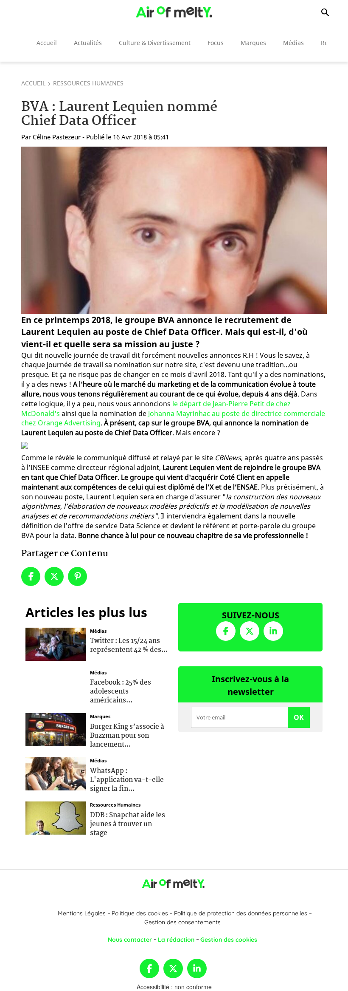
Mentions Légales (82, 913)
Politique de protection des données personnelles (240, 913)
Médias (293, 43)
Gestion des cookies (228, 939)
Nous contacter (130, 939)
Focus (216, 43)
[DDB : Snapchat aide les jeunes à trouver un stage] (55, 817)
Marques (253, 43)
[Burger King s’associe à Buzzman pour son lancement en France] (55, 729)
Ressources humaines (88, 83)
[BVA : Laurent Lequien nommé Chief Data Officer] (174, 230)
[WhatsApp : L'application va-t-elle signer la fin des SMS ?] (55, 773)
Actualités (88, 43)
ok (299, 717)
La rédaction (176, 939)
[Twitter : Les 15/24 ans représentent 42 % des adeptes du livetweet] (55, 643)
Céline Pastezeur (57, 137)
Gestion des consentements (182, 922)
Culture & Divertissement (155, 43)
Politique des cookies (140, 913)
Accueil (46, 43)
